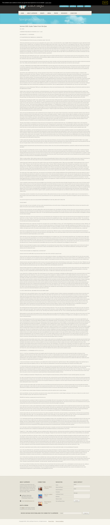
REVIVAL (73, 5)
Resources (64, 13)
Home (22, 13)
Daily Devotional (59, 489)
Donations (73, 13)
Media (49, 13)
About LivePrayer (32, 13)
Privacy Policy (51, 521)
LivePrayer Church (59, 494)
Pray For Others (48, 487)
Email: (75, 488)
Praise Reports (47, 501)
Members (58, 496)
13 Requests (46, 488)
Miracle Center (59, 498)
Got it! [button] (105, 2)
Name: (75, 484)
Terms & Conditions (60, 521)
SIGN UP (87, 5)
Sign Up (86, 513)
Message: (76, 493)
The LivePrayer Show (60, 501)
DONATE (80, 5)
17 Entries (46, 503)
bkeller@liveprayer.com (29, 501)
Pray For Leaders (48, 494)
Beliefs (42, 13)
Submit (76, 500)
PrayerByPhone (64, 5)
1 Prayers (46, 495)
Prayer (56, 13)
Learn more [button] (48, 2)
